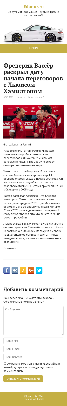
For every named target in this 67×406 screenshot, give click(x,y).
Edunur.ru (33, 6)
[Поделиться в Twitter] (39, 270)
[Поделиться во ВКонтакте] (15, 270)
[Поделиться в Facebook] (6, 270)
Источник (9, 248)
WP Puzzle (38, 398)
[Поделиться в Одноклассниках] (23, 270)
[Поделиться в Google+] (31, 270)
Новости (21, 97)
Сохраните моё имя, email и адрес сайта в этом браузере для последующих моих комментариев (31, 367)
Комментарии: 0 (36, 97)
